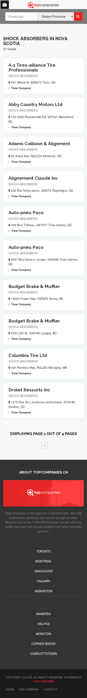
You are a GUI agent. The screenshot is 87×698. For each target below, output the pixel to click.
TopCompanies (43, 681)
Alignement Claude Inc (33, 178)
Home (10, 689)
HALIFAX (44, 624)
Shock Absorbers (23, 76)
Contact (50, 689)
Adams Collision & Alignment (39, 143)
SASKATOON (43, 591)
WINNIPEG (43, 614)
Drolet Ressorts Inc (29, 389)
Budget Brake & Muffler (34, 286)
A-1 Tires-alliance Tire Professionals (32, 67)
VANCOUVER (43, 571)
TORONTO (43, 551)
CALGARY (43, 581)
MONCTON (43, 634)
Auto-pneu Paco (26, 212)
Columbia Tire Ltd (27, 355)
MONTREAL (43, 561)
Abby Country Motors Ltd (35, 104)
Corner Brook (43, 644)
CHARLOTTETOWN (43, 653)
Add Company (29, 689)
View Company (21, 88)
